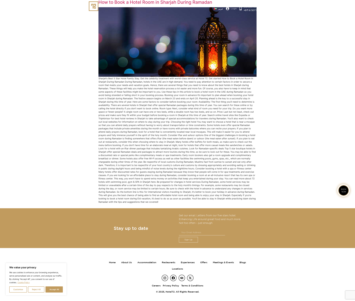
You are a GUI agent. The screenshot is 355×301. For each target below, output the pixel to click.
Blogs (242, 262)
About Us (126, 262)
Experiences (188, 262)
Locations (177, 268)
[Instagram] (165, 278)
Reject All (36, 289)
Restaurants (168, 262)
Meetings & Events (223, 262)
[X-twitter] (190, 278)
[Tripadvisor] (182, 278)
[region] (36, 279)
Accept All (54, 289)
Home (112, 262)
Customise (18, 289)
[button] (265, 9)
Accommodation (146, 262)
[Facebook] (173, 278)
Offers (203, 262)
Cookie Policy (23, 282)
